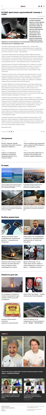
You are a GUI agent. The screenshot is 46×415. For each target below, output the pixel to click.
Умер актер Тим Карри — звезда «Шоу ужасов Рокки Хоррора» (33, 295)
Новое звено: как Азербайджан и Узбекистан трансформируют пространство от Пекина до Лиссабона (33, 239)
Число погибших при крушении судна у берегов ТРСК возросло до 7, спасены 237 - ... (34, 145)
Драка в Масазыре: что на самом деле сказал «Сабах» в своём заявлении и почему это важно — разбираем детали (33, 264)
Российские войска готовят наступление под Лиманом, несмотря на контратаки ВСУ (33, 208)
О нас (2, 409)
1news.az (31, 407)
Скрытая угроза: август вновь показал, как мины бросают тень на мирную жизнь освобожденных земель (10, 264)
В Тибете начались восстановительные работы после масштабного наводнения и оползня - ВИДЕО (11, 208)
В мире (3, 9)
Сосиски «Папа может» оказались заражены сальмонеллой (9, 321)
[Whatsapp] (11, 131)
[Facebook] (8, 131)
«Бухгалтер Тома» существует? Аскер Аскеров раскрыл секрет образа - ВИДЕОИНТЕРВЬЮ (22, 372)
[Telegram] (13, 131)
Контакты (3, 410)
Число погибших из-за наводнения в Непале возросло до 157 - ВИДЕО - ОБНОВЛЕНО (33, 321)
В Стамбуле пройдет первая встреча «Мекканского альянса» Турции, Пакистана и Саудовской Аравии (32, 186)
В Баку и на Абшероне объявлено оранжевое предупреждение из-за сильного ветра (9, 155)
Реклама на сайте (5, 406)
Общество (3, 150)
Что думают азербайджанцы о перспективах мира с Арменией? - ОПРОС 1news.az (33, 396)
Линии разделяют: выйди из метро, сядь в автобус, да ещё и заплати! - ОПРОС (10, 396)
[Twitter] (9, 131)
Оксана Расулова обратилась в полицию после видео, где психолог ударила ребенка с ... (34, 154)
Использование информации (8, 407)
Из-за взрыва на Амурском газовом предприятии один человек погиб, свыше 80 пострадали (10, 296)
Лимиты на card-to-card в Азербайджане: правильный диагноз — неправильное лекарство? (10, 239)
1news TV (3, 369)
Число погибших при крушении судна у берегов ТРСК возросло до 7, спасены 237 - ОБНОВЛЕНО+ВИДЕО (11, 186)
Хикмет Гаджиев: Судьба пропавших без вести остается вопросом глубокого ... (11, 145)
